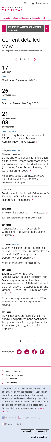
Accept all (42, 431)
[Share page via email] (19, 353)
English (43, 3)
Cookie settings (12, 383)
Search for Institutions (14, 375)
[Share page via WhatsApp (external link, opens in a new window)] (26, 353)
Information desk (38, 18)
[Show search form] (25, 3)
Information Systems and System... (15, 18)
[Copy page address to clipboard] (42, 353)
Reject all (27, 431)
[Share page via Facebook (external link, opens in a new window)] (34, 353)
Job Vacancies (11, 379)
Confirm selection (39, 437)
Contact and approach (14, 371)
